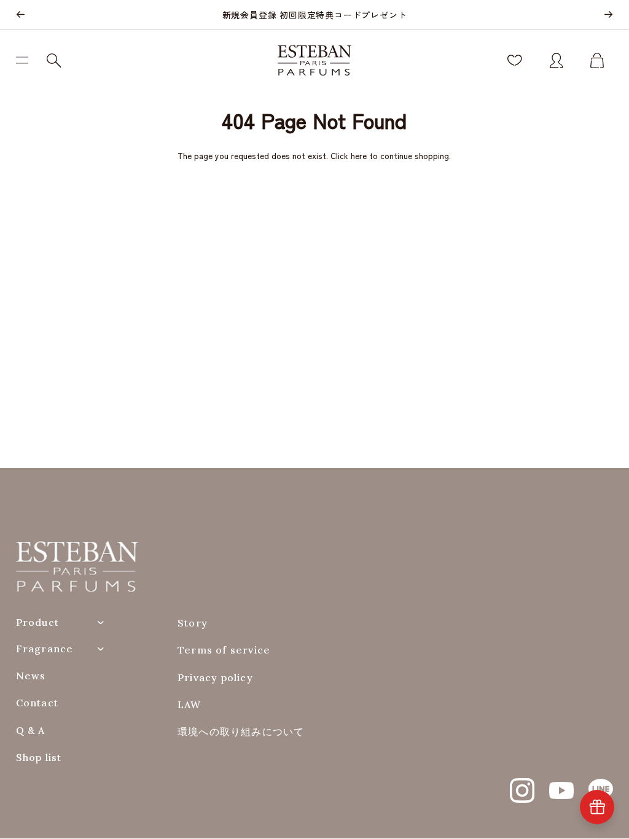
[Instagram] (522, 783)
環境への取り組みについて (241, 732)
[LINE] (600, 783)
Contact (37, 703)
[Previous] (21, 15)
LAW (189, 705)
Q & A (30, 730)
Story (193, 623)
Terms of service (224, 650)
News (31, 676)
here (359, 155)
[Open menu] (26, 60)
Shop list (39, 757)
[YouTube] (561, 783)
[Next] (608, 15)
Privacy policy (215, 678)
